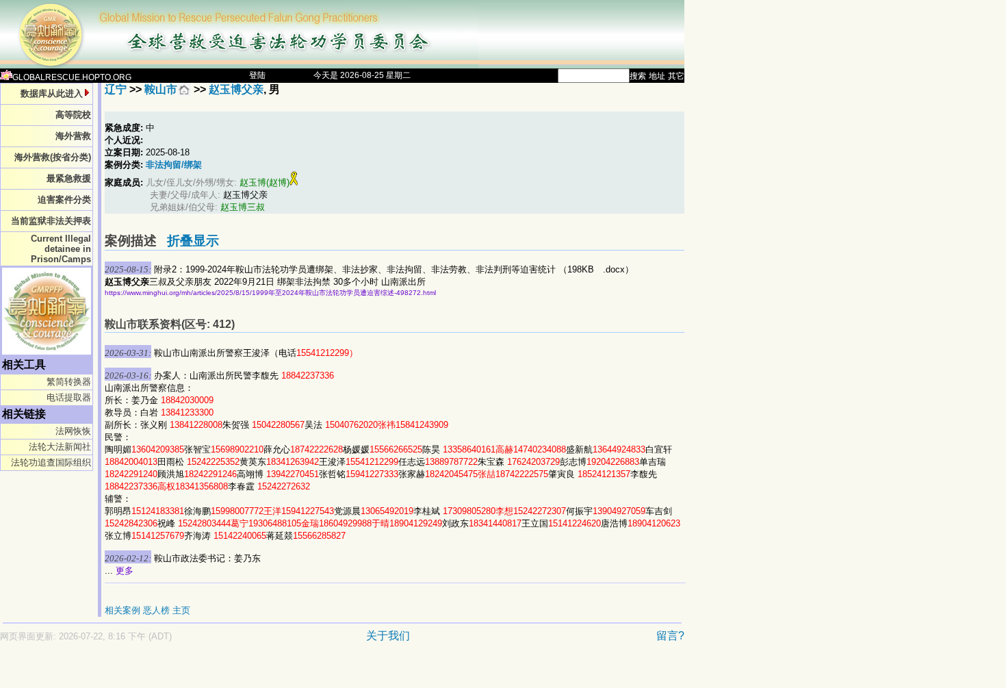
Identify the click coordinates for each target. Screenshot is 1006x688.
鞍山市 (160, 89)
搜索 (638, 76)
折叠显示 (193, 240)
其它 (676, 76)
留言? (670, 635)
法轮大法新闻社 (60, 447)
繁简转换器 (69, 382)
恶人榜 (156, 610)
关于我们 (388, 635)
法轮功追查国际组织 (51, 462)
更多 (124, 570)
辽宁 (116, 89)
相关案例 (122, 610)
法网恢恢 (73, 431)
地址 (657, 76)
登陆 (257, 75)
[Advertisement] (294, 672)
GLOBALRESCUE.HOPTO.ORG (71, 77)
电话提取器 (69, 397)
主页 (181, 610)
